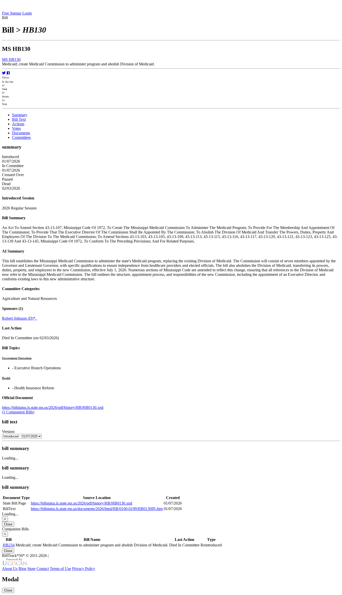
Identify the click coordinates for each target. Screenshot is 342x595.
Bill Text (19, 119)
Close (8, 524)
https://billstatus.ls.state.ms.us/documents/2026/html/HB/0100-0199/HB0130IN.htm (97, 509)
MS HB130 (11, 59)
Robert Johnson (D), (19, 318)
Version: (8, 431)
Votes (16, 128)
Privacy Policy (83, 568)
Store (31, 568)
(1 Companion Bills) (18, 412)
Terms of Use (60, 568)
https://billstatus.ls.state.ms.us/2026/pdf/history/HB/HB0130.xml (52, 407)
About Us (10, 568)
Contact (43, 568)
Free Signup (11, 13)
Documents (21, 133)
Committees (21, 137)
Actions (18, 124)
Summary (19, 115)
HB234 (9, 545)
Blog (22, 568)
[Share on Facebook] (8, 73)
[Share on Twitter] (4, 73)
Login (27, 13)
